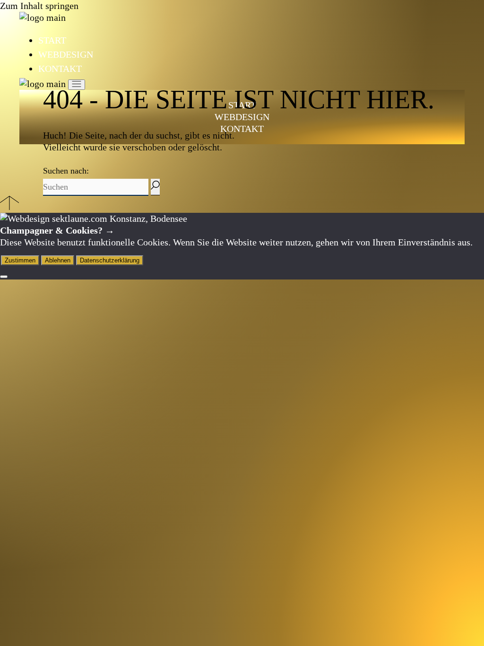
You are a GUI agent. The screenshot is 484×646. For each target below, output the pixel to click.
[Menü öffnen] (76, 84)
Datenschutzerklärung (109, 260)
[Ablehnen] (4, 276)
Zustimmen (20, 260)
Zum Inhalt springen (39, 5)
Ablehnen (57, 260)
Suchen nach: (66, 170)
